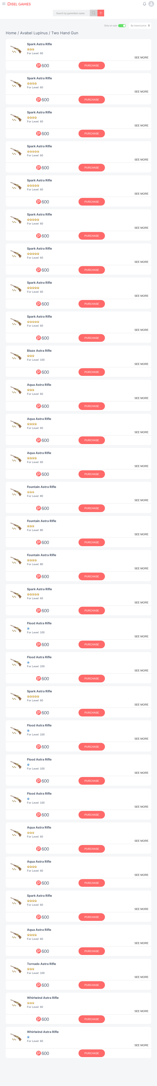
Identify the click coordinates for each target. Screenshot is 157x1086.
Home (11, 33)
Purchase (91, 65)
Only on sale (110, 25)
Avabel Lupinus (34, 33)
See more (141, 57)
